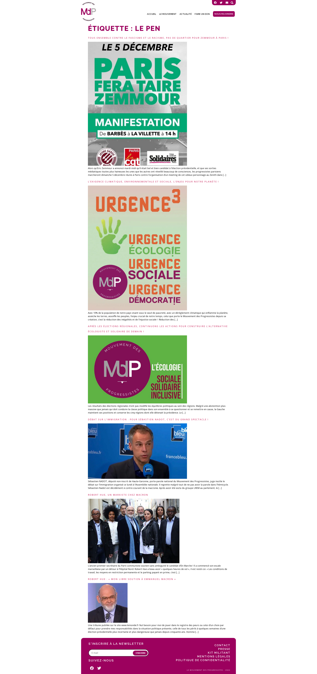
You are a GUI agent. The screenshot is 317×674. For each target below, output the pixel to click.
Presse (224, 649)
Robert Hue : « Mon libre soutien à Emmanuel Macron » (132, 579)
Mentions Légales (213, 656)
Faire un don (202, 14)
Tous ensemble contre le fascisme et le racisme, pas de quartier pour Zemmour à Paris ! (158, 37)
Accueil (151, 14)
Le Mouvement (168, 14)
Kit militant (219, 652)
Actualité (186, 14)
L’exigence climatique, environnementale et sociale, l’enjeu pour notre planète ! (153, 181)
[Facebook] (215, 2)
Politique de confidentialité (203, 660)
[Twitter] (221, 2)
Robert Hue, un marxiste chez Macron (118, 494)
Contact (222, 645)
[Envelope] (226, 2)
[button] (232, 2)
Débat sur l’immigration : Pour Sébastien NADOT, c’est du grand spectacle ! (148, 419)
